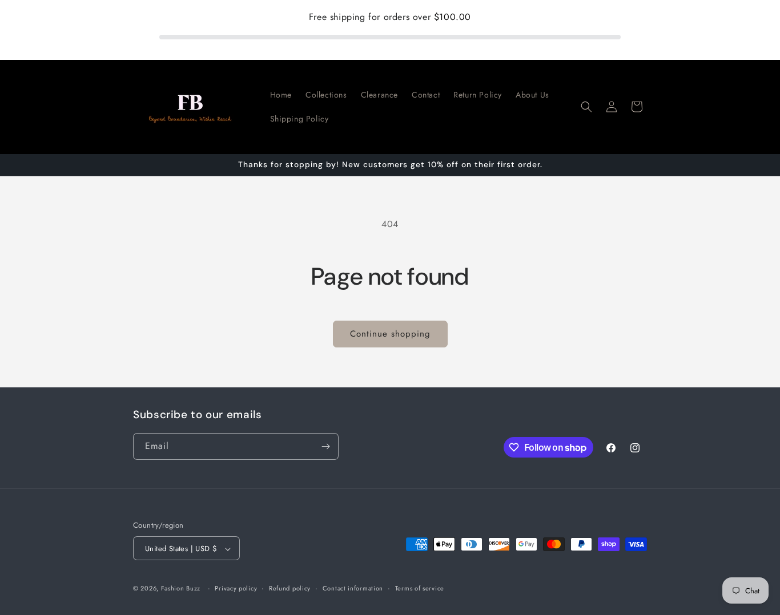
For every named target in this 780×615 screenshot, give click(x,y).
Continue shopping (390, 333)
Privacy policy (236, 588)
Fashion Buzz (180, 588)
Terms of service (419, 588)
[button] (586, 106)
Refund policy (290, 588)
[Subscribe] (325, 446)
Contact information (353, 588)
